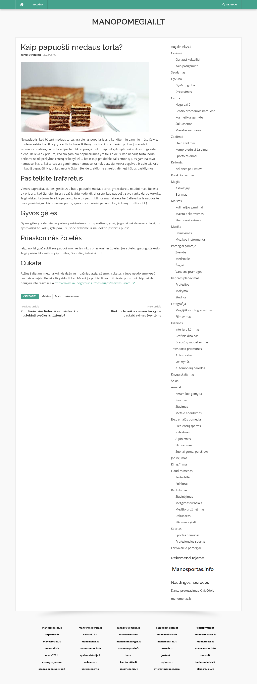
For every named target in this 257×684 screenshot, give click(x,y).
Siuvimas (181, 406)
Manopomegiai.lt (128, 21)
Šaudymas (178, 72)
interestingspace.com (167, 669)
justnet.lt (166, 655)
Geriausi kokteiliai (187, 59)
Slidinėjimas (183, 445)
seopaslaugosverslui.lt (52, 669)
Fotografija (178, 304)
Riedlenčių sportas (188, 426)
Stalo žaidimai (185, 143)
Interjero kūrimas (187, 329)
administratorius (31, 54)
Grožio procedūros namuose (195, 111)
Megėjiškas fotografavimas (193, 310)
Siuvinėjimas (184, 496)
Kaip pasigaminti (186, 66)
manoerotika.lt (52, 641)
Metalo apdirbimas (188, 413)
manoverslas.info (205, 648)
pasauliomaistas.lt (167, 627)
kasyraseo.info (90, 669)
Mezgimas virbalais (188, 503)
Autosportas (183, 355)
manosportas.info (90, 648)
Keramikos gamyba (188, 394)
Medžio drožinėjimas (189, 509)
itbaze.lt (129, 655)
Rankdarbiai (179, 490)
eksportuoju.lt (205, 669)
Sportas (176, 529)
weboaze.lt (90, 662)
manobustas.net (128, 634)
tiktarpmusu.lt (205, 627)
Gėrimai (176, 53)
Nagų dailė (182, 104)
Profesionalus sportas (190, 541)
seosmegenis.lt (129, 669)
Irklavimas (182, 432)
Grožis (175, 98)
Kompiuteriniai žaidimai (191, 149)
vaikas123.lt (90, 634)
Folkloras (181, 484)
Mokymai (182, 291)
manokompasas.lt (205, 634)
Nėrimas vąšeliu (186, 522)
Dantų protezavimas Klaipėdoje (192, 590)
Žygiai (179, 265)
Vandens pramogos (188, 272)
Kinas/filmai (179, 464)
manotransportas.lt (90, 627)
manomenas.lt (181, 598)
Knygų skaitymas (182, 374)
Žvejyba (180, 252)
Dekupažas (183, 516)
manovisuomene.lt (128, 627)
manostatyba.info (128, 648)
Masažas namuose (188, 130)
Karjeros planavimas (185, 278)
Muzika (176, 227)
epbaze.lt (166, 662)
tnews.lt (205, 655)
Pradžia (37, 4)
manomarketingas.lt (128, 641)
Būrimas (181, 194)
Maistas (46, 296)
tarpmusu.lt (52, 634)
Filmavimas (183, 316)
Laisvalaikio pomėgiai (186, 548)
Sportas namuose (187, 535)
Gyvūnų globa (185, 85)
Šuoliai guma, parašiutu (191, 451)
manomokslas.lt (166, 641)
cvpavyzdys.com (52, 662)
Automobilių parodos (190, 368)
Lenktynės (182, 361)
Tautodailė (182, 477)
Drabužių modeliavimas (191, 342)
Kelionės (177, 162)
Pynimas (181, 400)
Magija (175, 182)
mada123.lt (52, 655)
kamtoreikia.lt (128, 662)
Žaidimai (177, 137)
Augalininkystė (181, 47)
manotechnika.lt (52, 627)
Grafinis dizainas (186, 336)
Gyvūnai (177, 79)
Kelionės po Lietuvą (188, 169)
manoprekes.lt (205, 641)
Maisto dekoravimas (67, 296)
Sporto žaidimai (186, 156)
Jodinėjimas (179, 458)
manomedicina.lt (167, 634)
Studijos (181, 297)
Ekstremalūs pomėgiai (186, 419)
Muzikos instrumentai (190, 239)
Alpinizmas (183, 439)
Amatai (176, 387)
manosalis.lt (52, 648)
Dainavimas (183, 233)
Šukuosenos (183, 124)
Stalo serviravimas (188, 220)
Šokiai (175, 381)
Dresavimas (183, 92)
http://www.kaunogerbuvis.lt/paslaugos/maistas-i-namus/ (95, 283)
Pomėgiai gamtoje (183, 246)
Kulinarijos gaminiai (189, 207)
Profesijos (182, 284)
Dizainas (177, 323)
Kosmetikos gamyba (189, 117)
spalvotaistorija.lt (90, 655)
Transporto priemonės (186, 349)
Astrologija (182, 188)
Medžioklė (182, 259)
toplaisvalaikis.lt (205, 662)
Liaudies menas (182, 471)
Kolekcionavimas (182, 175)
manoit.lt (166, 648)
